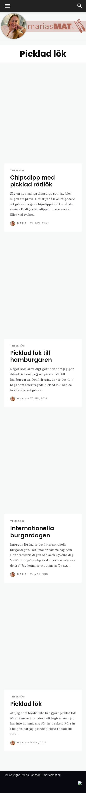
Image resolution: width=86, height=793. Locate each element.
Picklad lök (26, 704)
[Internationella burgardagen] (43, 463)
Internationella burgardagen (32, 531)
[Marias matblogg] (43, 26)
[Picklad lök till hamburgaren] (43, 288)
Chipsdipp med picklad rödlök (32, 181)
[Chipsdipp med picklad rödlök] (43, 113)
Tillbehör (17, 170)
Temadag (17, 521)
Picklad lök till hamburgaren (31, 356)
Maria (21, 223)
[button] (7, 6)
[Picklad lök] (43, 639)
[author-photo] (13, 223)
